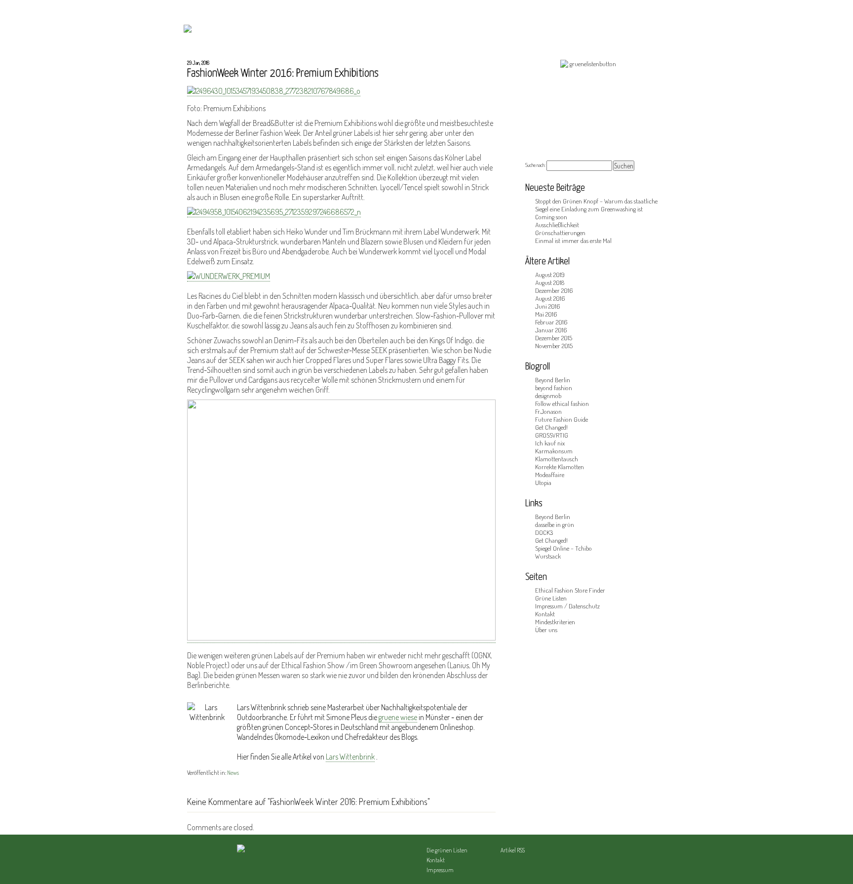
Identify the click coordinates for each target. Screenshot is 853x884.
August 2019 (550, 275)
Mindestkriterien (555, 622)
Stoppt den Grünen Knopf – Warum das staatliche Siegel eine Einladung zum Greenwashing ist (596, 205)
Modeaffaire (549, 475)
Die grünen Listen (446, 850)
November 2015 (554, 346)
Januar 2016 (551, 330)
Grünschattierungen (560, 233)
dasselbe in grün (554, 524)
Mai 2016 (546, 314)
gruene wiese (398, 717)
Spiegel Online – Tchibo (563, 548)
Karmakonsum (554, 451)
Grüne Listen (551, 598)
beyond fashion (553, 388)
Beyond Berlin (552, 380)
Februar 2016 (551, 322)
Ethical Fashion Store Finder (570, 590)
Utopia (543, 482)
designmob (548, 396)
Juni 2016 (547, 306)
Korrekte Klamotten (559, 467)
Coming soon (551, 217)
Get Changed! (551, 427)
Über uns (546, 630)
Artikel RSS (513, 850)
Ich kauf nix (550, 443)
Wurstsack (548, 556)
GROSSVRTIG (551, 435)
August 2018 (549, 282)
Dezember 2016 (554, 290)
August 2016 (550, 298)
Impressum (440, 870)
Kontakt (545, 614)
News (233, 772)
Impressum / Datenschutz (567, 606)
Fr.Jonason (548, 411)
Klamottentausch (556, 459)
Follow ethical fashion (562, 403)
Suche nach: (535, 164)
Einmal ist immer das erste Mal (573, 240)
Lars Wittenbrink (350, 757)
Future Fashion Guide (561, 419)
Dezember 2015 (553, 338)
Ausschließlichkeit (557, 225)
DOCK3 (544, 532)
